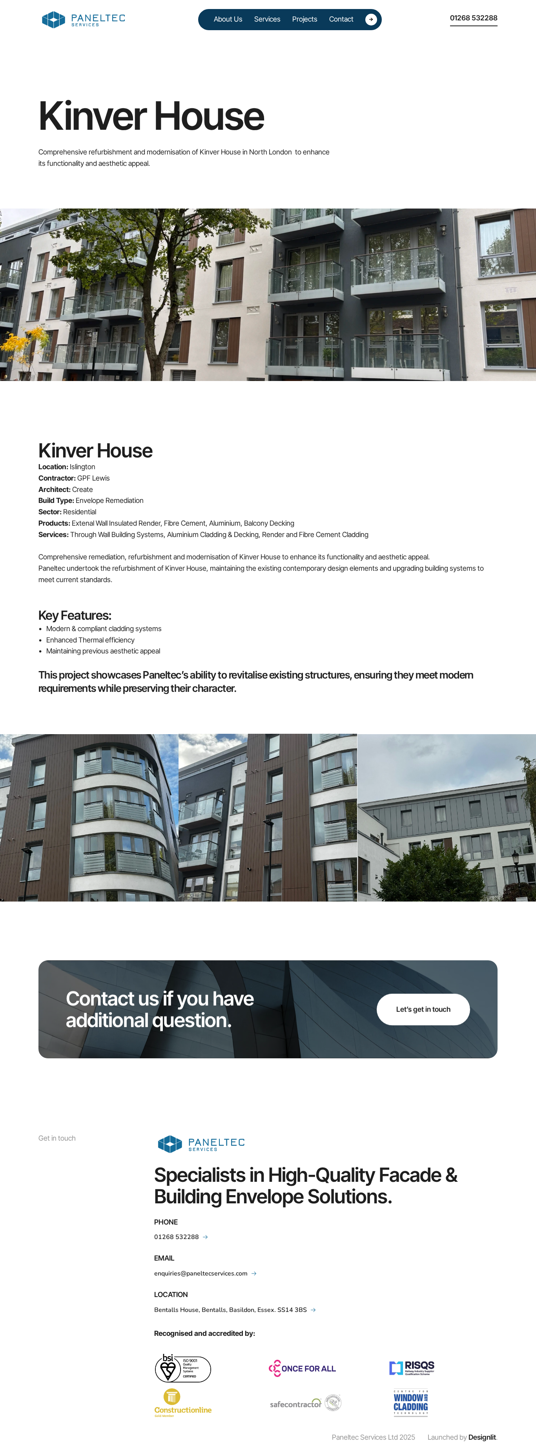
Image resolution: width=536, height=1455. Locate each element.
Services (267, 19)
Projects (304, 19)
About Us (228, 19)
